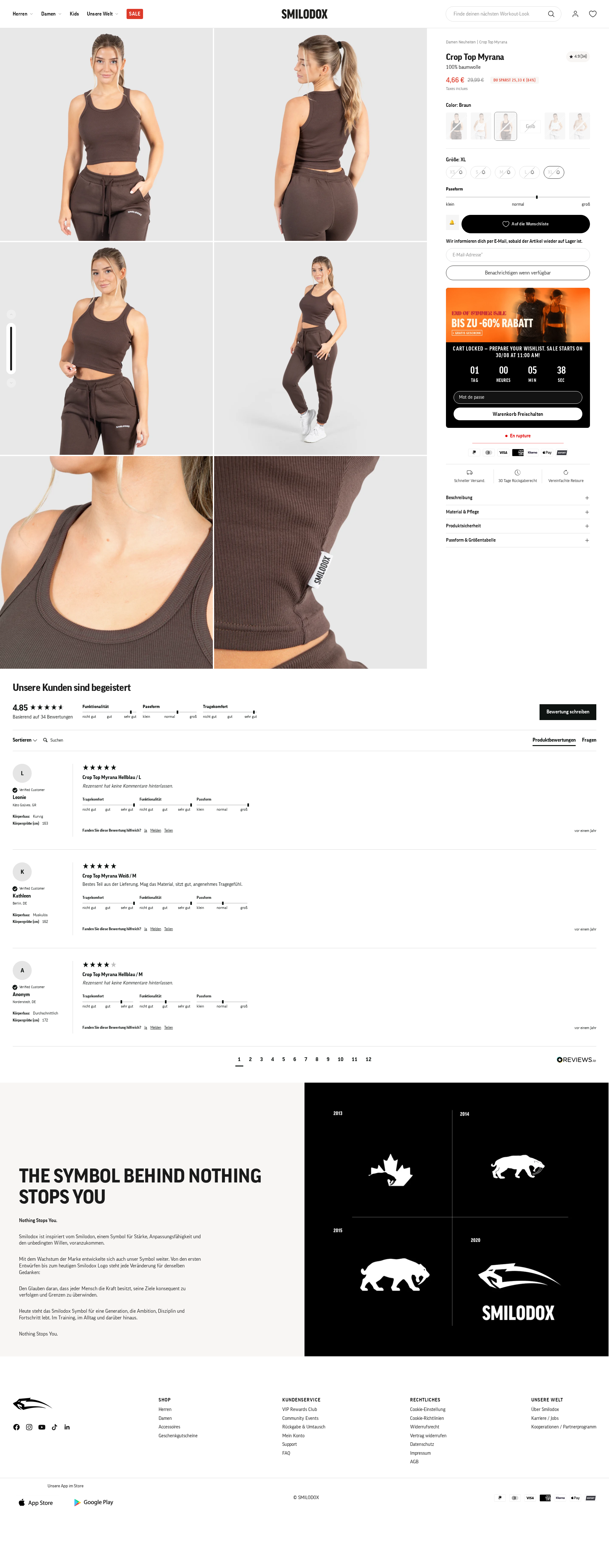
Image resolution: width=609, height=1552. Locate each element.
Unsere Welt (100, 14)
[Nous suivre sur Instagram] (29, 1427)
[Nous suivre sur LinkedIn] (67, 1427)
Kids (74, 13)
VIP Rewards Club (299, 1409)
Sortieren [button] (22, 740)
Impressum (420, 1453)
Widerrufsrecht (424, 1427)
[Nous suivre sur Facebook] (16, 1427)
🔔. (452, 222)
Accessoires (169, 1427)
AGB (414, 1461)
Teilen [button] (168, 830)
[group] (46, 708)
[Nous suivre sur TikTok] (54, 1427)
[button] (239, 1060)
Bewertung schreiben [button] (568, 711)
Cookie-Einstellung (427, 1409)
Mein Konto (293, 1435)
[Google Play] (93, 1502)
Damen (48, 14)
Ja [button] (145, 830)
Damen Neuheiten (461, 42)
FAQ (286, 1453)
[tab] (554, 741)
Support (289, 1444)
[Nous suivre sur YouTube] (42, 1427)
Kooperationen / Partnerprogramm (563, 1427)
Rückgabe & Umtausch (303, 1427)
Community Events (300, 1418)
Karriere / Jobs (545, 1418)
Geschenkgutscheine (178, 1435)
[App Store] (38, 1502)
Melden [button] (155, 830)
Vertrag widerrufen (428, 1435)
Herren (20, 14)
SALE (134, 13)
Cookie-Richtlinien (427, 1418)
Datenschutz (422, 1444)
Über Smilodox (545, 1409)
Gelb (530, 126)
